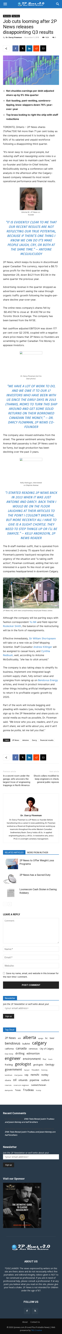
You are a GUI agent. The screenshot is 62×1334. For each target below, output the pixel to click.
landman (8, 1075)
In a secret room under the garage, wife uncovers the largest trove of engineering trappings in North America (16, 780)
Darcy (34, 740)
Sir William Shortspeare (42, 638)
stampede (9, 1090)
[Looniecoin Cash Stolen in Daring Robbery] (10, 893)
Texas (18, 1090)
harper (27, 1070)
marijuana (18, 1075)
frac (44, 1059)
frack (50, 1059)
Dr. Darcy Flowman (14, 37)
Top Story (15, 16)
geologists (38, 1064)
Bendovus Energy (48, 680)
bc (46, 1038)
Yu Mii (32, 621)
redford (45, 1080)
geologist (23, 1064)
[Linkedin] (29, 48)
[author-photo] (31, 811)
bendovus (12, 1043)
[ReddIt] (36, 48)
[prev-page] (5, 904)
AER (19, 1038)
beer (52, 1038)
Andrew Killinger (42, 646)
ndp (26, 1074)
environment (32, 1058)
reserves (8, 1085)
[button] (5, 4)
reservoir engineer (21, 1085)
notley (44, 1074)
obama (8, 1080)
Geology (49, 1064)
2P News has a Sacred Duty (35, 874)
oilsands (23, 1080)
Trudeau (28, 1090)
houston (35, 1070)
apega (40, 1038)
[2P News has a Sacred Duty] (10, 878)
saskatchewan (38, 1084)
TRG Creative (36, 1330)
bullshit (26, 1043)
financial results (46, 740)
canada (21, 1048)
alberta (29, 1037)
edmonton (33, 1053)
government (13, 1069)
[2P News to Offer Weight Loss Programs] (10, 864)
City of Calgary (47, 1048)
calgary (39, 1042)
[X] (22, 48)
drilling (20, 1053)
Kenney (44, 1070)
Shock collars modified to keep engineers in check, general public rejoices (46, 778)
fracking (9, 1064)
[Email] (43, 48)
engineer (13, 1058)
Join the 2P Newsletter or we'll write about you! (26, 1004)
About (25, 1322)
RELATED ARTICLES (14, 852)
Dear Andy (9, 1054)
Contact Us (35, 1322)
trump (38, 1090)
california (9, 1048)
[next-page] (10, 904)
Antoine (25, 740)
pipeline (34, 1080)
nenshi (35, 1074)
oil (14, 1079)
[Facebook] (15, 48)
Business (7, 16)
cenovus (33, 1048)
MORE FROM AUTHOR (37, 852)
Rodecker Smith (12, 626)
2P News (15, 740)
